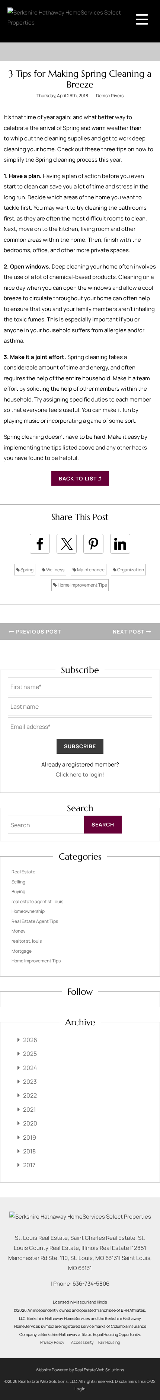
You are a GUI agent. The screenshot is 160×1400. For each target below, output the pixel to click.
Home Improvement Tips (82, 585)
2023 (30, 1081)
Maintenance (90, 569)
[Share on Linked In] (120, 544)
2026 (30, 1040)
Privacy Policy (52, 1342)
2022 (30, 1095)
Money (18, 931)
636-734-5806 (91, 1284)
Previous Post (37, 631)
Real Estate (23, 872)
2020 (30, 1123)
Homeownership (28, 911)
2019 (29, 1137)
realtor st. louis (27, 941)
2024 (30, 1068)
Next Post (129, 631)
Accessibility (82, 1342)
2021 (29, 1109)
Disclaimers (126, 1381)
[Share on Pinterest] (93, 544)
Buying (18, 891)
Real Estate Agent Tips (35, 921)
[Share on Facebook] (40, 544)
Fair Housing (109, 1342)
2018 (29, 1151)
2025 (30, 1054)
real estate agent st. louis (37, 901)
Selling (18, 882)
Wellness (54, 569)
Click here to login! (80, 774)
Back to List (78, 478)
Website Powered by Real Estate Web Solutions (80, 1369)
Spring (26, 569)
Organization (130, 569)
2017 (29, 1165)
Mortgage (22, 951)
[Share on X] (67, 544)
